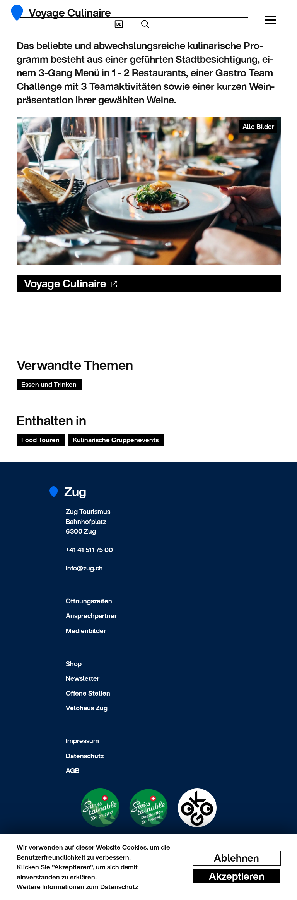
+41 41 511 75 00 (89, 550)
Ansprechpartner (91, 615)
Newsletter (82, 678)
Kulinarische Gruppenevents (116, 440)
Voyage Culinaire (65, 283)
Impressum (82, 740)
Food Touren (40, 440)
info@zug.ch (84, 568)
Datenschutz (85, 756)
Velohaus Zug (87, 708)
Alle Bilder (258, 126)
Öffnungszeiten (89, 601)
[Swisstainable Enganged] (100, 807)
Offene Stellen (88, 693)
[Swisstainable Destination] (148, 808)
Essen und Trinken (49, 384)
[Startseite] (21, 13)
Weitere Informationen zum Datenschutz (77, 886)
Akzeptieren (237, 876)
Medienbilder (86, 630)
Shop (74, 663)
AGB (72, 770)
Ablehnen (236, 858)
